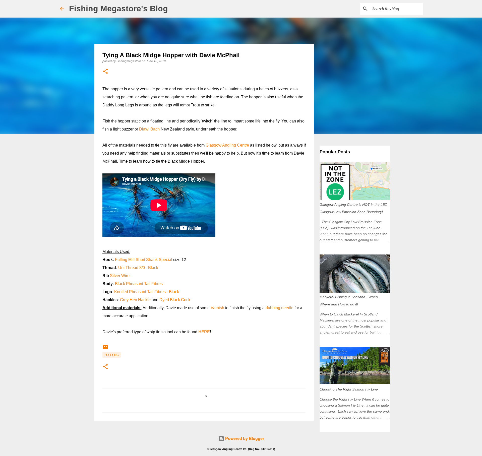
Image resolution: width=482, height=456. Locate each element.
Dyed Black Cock (174, 300)
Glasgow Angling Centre (227, 145)
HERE (204, 332)
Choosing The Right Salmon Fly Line (349, 389)
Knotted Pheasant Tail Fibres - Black (146, 292)
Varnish (218, 308)
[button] (105, 71)
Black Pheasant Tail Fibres (139, 284)
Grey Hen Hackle (135, 300)
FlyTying (111, 355)
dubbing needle (279, 308)
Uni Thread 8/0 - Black (138, 268)
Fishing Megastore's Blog (118, 8)
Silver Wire (120, 276)
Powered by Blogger (244, 438)
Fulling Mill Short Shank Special (144, 259)
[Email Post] (105, 349)
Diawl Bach (149, 129)
